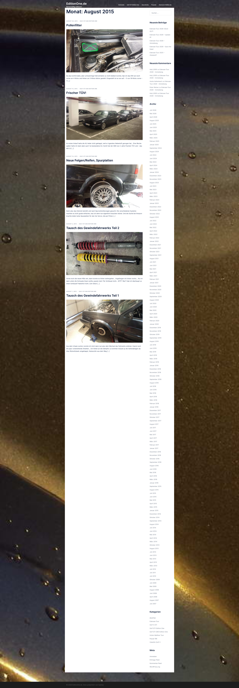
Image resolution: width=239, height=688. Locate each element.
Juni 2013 (153, 555)
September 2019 (155, 338)
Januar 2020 (154, 324)
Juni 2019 (153, 348)
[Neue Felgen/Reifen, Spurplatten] (104, 186)
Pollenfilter (74, 25)
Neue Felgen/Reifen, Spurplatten (89, 160)
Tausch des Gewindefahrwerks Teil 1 (92, 295)
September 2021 (155, 255)
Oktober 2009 (155, 579)
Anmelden (153, 656)
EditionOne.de (76, 3)
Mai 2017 (153, 434)
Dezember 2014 (155, 514)
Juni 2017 (153, 431)
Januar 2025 (154, 145)
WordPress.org (155, 667)
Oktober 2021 (154, 252)
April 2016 (153, 476)
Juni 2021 (153, 265)
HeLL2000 (153, 69)
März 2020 (153, 317)
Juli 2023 (153, 186)
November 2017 (155, 414)
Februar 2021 (154, 279)
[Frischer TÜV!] (104, 118)
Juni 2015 (153, 497)
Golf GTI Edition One (157, 628)
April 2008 (153, 597)
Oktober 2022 (155, 214)
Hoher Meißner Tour (157, 635)
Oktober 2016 (154, 459)
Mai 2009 (153, 586)
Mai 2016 (153, 472)
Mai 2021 (153, 269)
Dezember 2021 (155, 245)
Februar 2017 (154, 445)
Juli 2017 (153, 428)
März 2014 (153, 541)
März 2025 (153, 138)
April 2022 (153, 231)
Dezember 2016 (155, 452)
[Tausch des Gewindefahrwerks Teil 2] (104, 253)
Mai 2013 (153, 559)
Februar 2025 (154, 141)
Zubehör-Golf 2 (155, 642)
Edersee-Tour (154, 621)
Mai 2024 (153, 162)
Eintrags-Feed (154, 660)
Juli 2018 (153, 386)
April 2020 (153, 314)
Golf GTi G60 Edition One (88, 21)
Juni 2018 (153, 390)
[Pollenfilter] (104, 51)
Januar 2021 (154, 283)
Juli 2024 (153, 155)
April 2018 (153, 396)
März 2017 (153, 441)
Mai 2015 (153, 500)
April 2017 (153, 438)
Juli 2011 (153, 573)
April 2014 (153, 538)
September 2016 (155, 462)
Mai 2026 (153, 113)
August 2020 (154, 300)
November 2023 (155, 179)
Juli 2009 (153, 583)
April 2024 (153, 165)
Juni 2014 (153, 531)
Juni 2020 (153, 307)
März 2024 (153, 169)
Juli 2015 (153, 493)
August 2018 (154, 383)
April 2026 (153, 117)
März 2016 (153, 479)
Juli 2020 (153, 303)
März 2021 (153, 276)
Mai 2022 (153, 227)
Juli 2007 (153, 604)
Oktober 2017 (154, 417)
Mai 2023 (153, 189)
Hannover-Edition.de (165, 5)
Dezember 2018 (155, 369)
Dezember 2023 (155, 176)
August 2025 (154, 120)
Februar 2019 (154, 362)
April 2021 (153, 272)
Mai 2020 (153, 310)
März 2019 (153, 359)
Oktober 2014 (154, 517)
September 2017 (155, 421)
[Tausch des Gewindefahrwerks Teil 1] (104, 321)
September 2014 (155, 521)
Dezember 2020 (155, 286)
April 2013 (153, 562)
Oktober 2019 (154, 334)
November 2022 (155, 210)
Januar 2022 (154, 241)
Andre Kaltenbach (156, 81)
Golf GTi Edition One (133, 5)
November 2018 (155, 372)
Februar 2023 (154, 200)
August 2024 (154, 151)
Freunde (153, 5)
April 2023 (153, 193)
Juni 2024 (153, 158)
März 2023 (153, 196)
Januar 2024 (154, 172)
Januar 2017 (154, 448)
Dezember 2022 (155, 207)
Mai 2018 (153, 393)
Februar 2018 (154, 403)
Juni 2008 (153, 593)
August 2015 (154, 490)
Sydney (101, 685)
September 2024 (156, 148)
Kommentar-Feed (156, 663)
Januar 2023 (154, 203)
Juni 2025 (153, 127)
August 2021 (154, 258)
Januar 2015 (154, 510)
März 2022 (153, 234)
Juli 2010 (153, 576)
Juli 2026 (153, 110)
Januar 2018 (154, 407)
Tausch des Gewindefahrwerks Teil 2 (92, 228)
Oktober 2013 (154, 545)
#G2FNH (153, 618)
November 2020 (155, 290)
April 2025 (153, 134)
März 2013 (153, 566)
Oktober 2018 (154, 376)
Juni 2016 (153, 469)
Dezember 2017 (155, 410)
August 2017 (154, 424)
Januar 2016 (154, 483)
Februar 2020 (154, 321)
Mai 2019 (153, 352)
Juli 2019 (153, 345)
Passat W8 (153, 639)
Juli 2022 (153, 221)
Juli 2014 (153, 528)
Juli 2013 (153, 552)
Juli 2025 (153, 124)
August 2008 (154, 590)
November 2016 (155, 455)
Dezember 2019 (155, 328)
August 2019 (154, 341)
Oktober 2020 (155, 293)
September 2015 (155, 486)
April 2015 (153, 503)
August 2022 (154, 217)
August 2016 (154, 466)
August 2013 (154, 548)
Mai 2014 (153, 535)
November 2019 (155, 331)
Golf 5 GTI (153, 625)
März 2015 (153, 507)
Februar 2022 (154, 238)
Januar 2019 (154, 365)
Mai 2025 (153, 131)
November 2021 (155, 248)
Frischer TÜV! (76, 93)
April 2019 (153, 355)
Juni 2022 (153, 224)
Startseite (121, 5)
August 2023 (154, 183)
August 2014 (154, 524)
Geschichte (145, 5)
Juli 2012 (153, 569)
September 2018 (155, 379)
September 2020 (156, 296)
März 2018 (153, 400)
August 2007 (154, 600)
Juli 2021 (153, 262)
